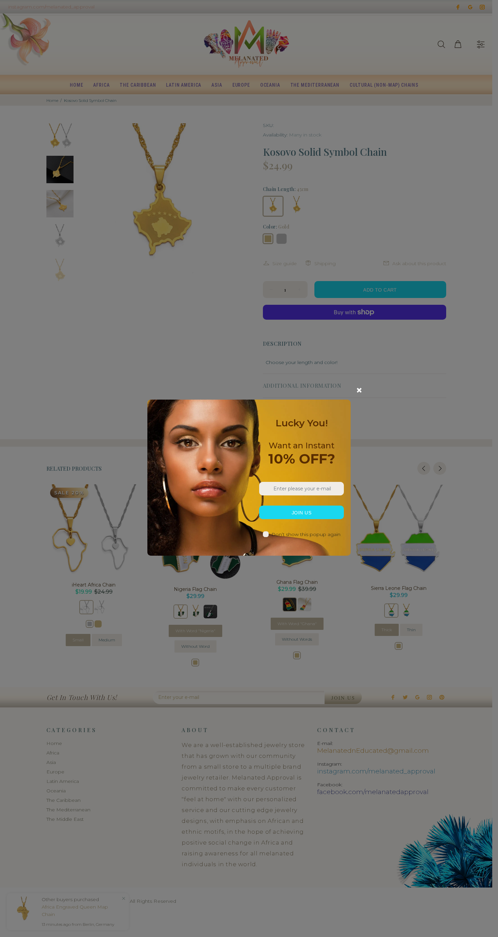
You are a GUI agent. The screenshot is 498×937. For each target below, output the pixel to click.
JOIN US (301, 512)
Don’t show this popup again (305, 534)
